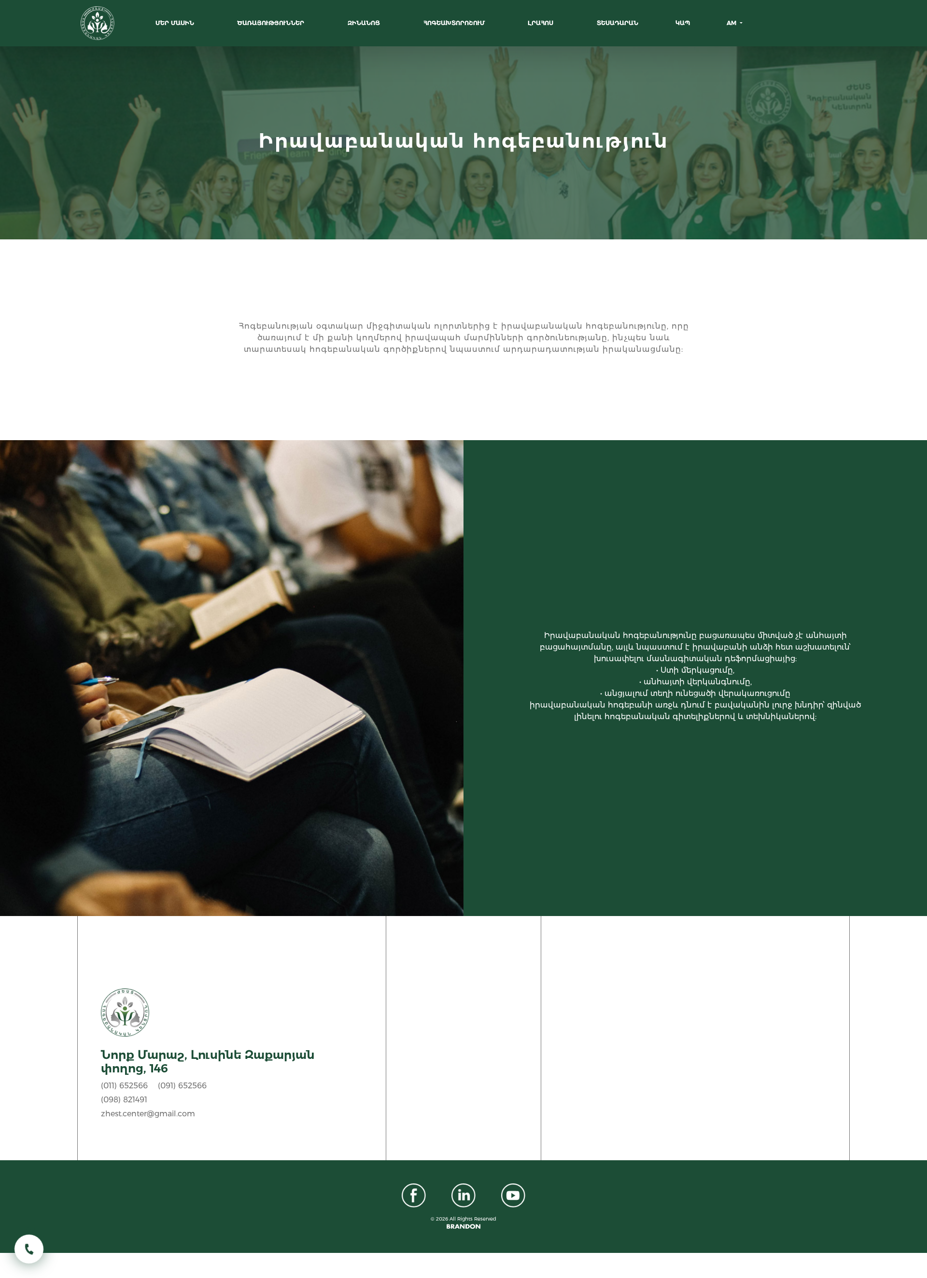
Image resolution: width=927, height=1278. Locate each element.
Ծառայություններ (271, 23)
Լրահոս (541, 23)
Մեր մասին (175, 23)
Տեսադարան (617, 23)
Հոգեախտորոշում (455, 23)
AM (732, 23)
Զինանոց (365, 23)
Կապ (682, 23)
